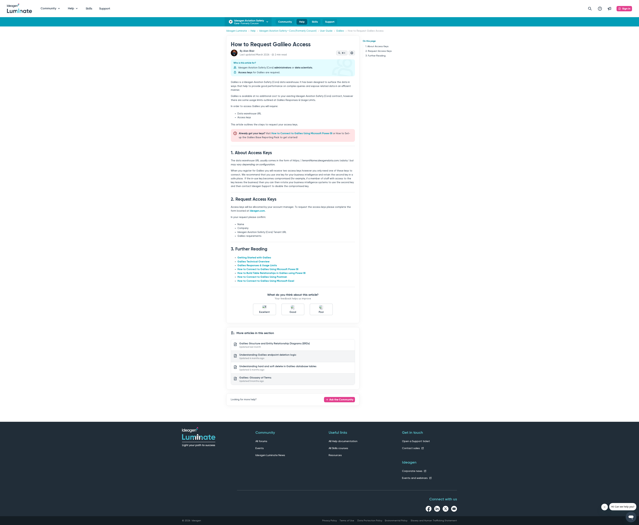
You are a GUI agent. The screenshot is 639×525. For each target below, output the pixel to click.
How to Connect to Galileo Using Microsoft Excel (265, 280)
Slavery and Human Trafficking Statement (434, 520)
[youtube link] (454, 509)
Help (302, 22)
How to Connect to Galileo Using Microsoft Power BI (301, 133)
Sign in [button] (626, 8)
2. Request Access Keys (378, 51)
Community (285, 22)
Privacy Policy (329, 520)
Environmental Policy (396, 520)
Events (259, 448)
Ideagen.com (257, 210)
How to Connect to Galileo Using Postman (262, 276)
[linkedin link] (437, 509)
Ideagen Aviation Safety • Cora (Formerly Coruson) (288, 30)
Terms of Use (346, 520)
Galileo (340, 30)
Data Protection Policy (369, 520)
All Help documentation (343, 441)
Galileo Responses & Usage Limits (257, 265)
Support (104, 8)
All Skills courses (338, 448)
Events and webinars (415, 478)
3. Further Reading (375, 55)
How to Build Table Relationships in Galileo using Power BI (271, 273)
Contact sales (411, 448)
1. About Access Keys (377, 46)
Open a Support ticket (416, 441)
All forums (261, 441)
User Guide (326, 30)
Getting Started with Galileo (254, 257)
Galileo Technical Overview (253, 261)
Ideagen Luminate (236, 30)
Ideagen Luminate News (270, 455)
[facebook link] (428, 509)
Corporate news (412, 471)
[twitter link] (445, 509)
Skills (89, 8)
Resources (335, 455)
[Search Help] (590, 8)
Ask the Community (341, 399)
